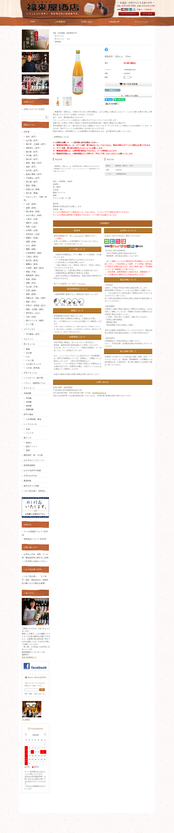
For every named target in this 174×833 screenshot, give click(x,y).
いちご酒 (30, 360)
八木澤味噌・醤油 (33, 419)
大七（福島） (31, 245)
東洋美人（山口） (33, 313)
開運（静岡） (31, 294)
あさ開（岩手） (32, 140)
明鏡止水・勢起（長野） (36, 298)
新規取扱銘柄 (29, 465)
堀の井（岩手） (32, 159)
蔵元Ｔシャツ (31, 447)
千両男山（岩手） (33, 178)
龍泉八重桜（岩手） (34, 174)
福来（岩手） (31, 167)
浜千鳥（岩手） (32, 171)
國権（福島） (31, 249)
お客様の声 (114, 22)
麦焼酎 (29, 406)
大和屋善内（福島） (34, 253)
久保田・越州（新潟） (35, 268)
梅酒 (28, 349)
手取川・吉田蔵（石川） (36, 306)
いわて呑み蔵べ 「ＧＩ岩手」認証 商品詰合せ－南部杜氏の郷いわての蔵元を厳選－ (35, 579)
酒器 (28, 450)
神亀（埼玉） (31, 283)
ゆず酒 (29, 353)
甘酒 (28, 429)
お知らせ (27, 524)
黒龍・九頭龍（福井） (35, 309)
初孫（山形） (31, 227)
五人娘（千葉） (32, 287)
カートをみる (147, 14)
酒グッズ (27, 438)
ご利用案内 (59, 22)
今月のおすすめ (30, 476)
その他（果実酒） (33, 368)
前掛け (29, 443)
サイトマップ (141, 22)
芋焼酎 (29, 398)
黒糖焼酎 (30, 409)
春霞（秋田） (31, 208)
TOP (32, 22)
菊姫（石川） (31, 302)
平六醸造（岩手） (33, 334)
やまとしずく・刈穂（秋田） (35, 198)
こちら (79, 236)
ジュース (30, 433)
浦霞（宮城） (31, 242)
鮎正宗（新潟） (32, 260)
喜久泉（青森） (32, 193)
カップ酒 (30, 324)
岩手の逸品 (28, 414)
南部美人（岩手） (33, 148)
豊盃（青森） (31, 186)
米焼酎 (29, 402)
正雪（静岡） (31, 291)
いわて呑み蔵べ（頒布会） (35, 491)
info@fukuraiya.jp (99, 393)
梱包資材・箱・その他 (33, 455)
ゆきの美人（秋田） (34, 215)
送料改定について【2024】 (35, 539)
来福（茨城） (31, 279)
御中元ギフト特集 (31, 486)
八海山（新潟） (32, 257)
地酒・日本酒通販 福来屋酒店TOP (65, 33)
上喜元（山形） (32, 219)
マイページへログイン (128, 14)
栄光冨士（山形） (33, 234)
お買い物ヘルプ (30, 547)
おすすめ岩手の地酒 (32, 470)
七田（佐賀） (31, 317)
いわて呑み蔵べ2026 (32, 569)
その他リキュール (33, 364)
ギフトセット (29, 388)
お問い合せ (87, 22)
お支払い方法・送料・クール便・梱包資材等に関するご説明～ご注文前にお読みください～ (36, 557)
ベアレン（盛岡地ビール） (35, 383)
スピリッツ (28, 339)
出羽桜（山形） (32, 230)
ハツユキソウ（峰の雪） (34, 378)
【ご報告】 (26, 719)
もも (68, 39)
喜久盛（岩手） (32, 182)
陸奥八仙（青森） (33, 189)
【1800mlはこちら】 (61, 137)
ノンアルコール (30, 424)
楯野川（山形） (32, 223)
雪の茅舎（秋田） (33, 212)
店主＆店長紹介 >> (29, 657)
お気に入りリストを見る (34, 109)
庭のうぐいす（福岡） (35, 321)
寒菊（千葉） (31, 272)
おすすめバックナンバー (34, 460)
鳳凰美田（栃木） (33, 275)
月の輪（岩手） (32, 155)
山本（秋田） (31, 204)
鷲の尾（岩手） (32, 152)
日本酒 (26, 132)
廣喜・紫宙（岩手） (34, 163)
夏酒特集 (27, 481)
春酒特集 (58, 41)
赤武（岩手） (31, 137)
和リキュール (59, 36)
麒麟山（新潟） (32, 264)
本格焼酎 (27, 393)
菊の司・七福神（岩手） (36, 144)
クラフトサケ (29, 329)
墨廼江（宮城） (32, 238)
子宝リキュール (30, 373)
